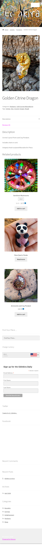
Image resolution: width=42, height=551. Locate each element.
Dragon (22, 109)
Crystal (16, 109)
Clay (12, 109)
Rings (6, 522)
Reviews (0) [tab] (6, 125)
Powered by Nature (9, 539)
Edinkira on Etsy (10, 478)
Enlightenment (9, 515)
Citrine (8, 109)
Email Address (8, 373)
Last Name (6, 387)
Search (21, 547)
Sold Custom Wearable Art (25, 106)
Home (6, 30)
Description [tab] (6, 119)
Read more (21, 259)
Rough (27, 109)
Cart (32, 545)
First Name (7, 380)
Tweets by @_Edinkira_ (9, 413)
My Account (7, 547)
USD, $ (5, 354)
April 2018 (8, 493)
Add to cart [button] (21, 208)
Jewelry (12, 30)
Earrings (7, 512)
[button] (36, 38)
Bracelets (8, 508)
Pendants (19, 30)
